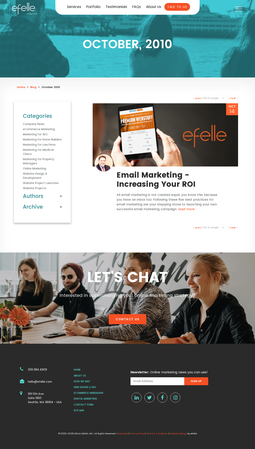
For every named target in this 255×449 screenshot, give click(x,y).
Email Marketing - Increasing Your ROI (156, 179)
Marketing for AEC (35, 134)
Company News (33, 124)
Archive (33, 206)
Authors (33, 196)
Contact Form (83, 404)
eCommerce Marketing (39, 129)
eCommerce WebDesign (88, 393)
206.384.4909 (37, 370)
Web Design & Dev (85, 387)
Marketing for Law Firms (39, 145)
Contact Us (127, 319)
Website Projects (34, 188)
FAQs (136, 6)
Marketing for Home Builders (42, 139)
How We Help (82, 381)
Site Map (79, 410)
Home (21, 87)
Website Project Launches (41, 183)
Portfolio (93, 6)
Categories (37, 116)
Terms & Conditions (157, 433)
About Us (153, 6)
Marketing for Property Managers (38, 161)
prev (198, 98)
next (233, 98)
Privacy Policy (136, 433)
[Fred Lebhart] (103, 163)
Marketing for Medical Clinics (38, 152)
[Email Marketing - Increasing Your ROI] (165, 135)
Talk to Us (177, 7)
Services (74, 6)
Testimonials (116, 6)
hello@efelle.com (40, 382)
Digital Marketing (85, 398)
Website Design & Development (35, 176)
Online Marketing (34, 168)
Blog (33, 87)
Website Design (178, 433)
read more (186, 209)
